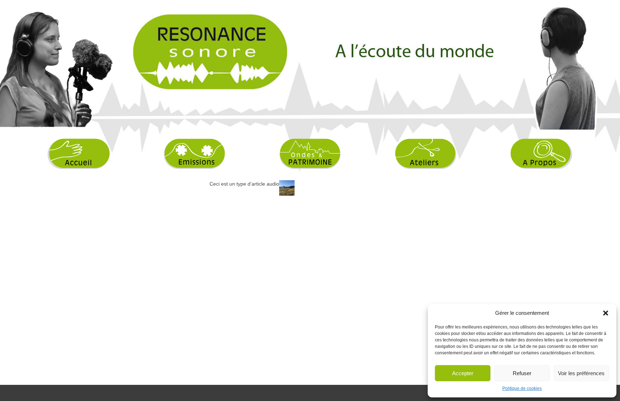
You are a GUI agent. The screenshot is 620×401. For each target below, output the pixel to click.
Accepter (462, 373)
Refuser (522, 373)
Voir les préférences (581, 373)
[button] (605, 313)
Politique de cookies (522, 388)
